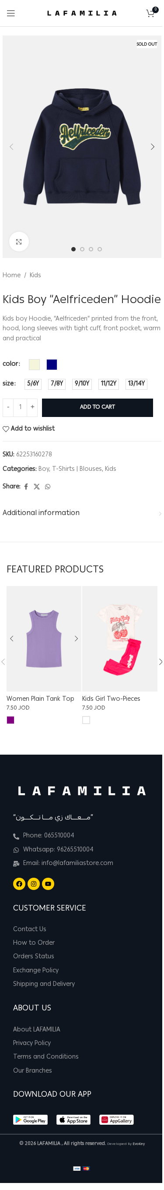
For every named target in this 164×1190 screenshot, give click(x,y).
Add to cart (97, 407)
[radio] (34, 364)
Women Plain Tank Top (40, 699)
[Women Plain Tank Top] (44, 638)
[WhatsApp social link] (47, 487)
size (8, 384)
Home (12, 276)
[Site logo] (82, 13)
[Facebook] (19, 884)
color (10, 364)
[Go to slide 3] (91, 249)
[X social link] (36, 487)
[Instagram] (34, 884)
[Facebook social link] (26, 487)
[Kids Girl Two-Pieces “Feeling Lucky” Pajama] (119, 638)
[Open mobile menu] (11, 13)
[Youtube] (48, 884)
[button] (11, 146)
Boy (43, 469)
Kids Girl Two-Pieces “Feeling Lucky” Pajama (114, 704)
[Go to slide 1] (73, 249)
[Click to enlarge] (19, 241)
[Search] (137, 13)
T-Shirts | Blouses (77, 469)
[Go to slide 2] (82, 249)
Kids (35, 276)
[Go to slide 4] (100, 249)
